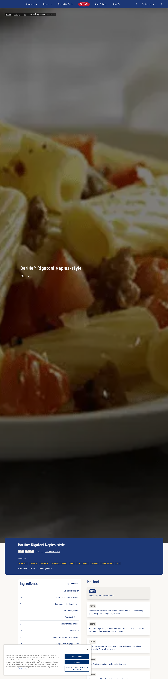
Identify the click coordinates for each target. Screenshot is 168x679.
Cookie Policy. (23, 669)
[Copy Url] (22, 276)
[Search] (136, 4)
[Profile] (161, 4)
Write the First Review (52, 552)
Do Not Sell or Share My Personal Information (77, 668)
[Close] (87, 649)
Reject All (77, 662)
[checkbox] (118, 593)
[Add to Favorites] (28, 276)
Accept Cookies (77, 656)
